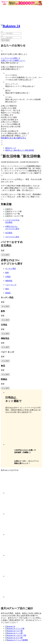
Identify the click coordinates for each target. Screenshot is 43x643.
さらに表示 (5, 255)
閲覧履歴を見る (7, 138)
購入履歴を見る (20, 138)
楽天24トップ (10, 148)
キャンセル (5, 40)
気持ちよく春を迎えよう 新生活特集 (19, 150)
